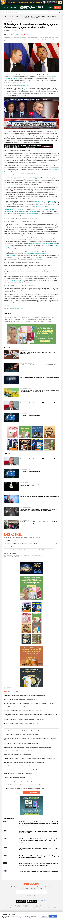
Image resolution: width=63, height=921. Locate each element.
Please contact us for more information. (12, 556)
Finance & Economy (40, 16)
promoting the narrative (15, 280)
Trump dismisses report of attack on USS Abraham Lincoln (17, 754)
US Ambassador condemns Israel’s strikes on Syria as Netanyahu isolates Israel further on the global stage (29, 703)
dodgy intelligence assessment (13, 209)
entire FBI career (42, 257)
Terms (38, 905)
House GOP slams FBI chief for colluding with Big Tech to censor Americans (39, 496)
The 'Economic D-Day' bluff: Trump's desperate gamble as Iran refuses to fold (22, 751)
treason (56, 39)
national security (19, 39)
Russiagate (38, 39)
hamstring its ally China (41, 206)
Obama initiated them (38, 201)
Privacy (34, 905)
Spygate (45, 39)
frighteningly (50, 201)
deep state (31, 37)
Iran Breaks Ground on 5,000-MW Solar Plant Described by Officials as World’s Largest (24, 788)
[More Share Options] (27, 34)
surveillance (50, 39)
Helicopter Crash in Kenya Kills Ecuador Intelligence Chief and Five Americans (22, 710)
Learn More (44, 916)
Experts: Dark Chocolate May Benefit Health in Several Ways (18, 773)
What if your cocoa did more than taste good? (14, 777)
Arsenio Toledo (29, 363)
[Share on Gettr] (24, 34)
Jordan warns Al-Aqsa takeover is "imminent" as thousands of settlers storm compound (24, 695)
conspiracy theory (23, 37)
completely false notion (12, 184)
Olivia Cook (28, 350)
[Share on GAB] (18, 34)
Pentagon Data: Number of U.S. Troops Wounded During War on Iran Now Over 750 (24, 719)
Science (27, 17)
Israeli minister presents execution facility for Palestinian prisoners (20, 766)
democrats (36, 37)
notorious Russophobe (19, 211)
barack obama (9, 37)
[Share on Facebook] (8, 34)
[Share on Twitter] (11, 34)
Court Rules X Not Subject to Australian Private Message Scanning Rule (21, 743)
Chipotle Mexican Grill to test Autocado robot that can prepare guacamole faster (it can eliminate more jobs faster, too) (39, 391)
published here (28, 910)
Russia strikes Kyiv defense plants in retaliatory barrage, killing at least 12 (21, 730)
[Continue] (45, 892)
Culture (18, 16)
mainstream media (10, 39)
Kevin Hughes (28, 388)
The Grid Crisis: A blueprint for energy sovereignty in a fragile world (20, 781)
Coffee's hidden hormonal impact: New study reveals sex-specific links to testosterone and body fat (27, 747)
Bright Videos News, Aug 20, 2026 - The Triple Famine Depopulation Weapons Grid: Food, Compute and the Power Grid (38, 864)
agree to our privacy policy (24, 918)
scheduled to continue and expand (30, 203)
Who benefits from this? (17, 224)
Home (6, 16)
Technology (34, 17)
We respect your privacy (31, 895)
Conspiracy (9, 21)
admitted (14, 255)
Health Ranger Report (9, 818)
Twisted (5, 40)
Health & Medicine (27, 16)
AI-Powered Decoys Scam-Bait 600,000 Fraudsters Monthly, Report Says (21, 723)
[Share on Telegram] (14, 34)
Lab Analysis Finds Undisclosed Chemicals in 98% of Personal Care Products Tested (24, 762)
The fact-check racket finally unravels (30, 415)
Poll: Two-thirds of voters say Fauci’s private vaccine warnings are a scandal (22, 784)
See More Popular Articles (31, 792)
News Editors (15, 31)
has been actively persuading (32, 90)
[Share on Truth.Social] (21, 34)
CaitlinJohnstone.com (23, 85)
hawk (9, 203)
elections (42, 37)
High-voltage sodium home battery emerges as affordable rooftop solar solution (23, 769)
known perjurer (32, 211)
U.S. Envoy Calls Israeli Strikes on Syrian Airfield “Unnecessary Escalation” (21, 734)
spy (42, 39)
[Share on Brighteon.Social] (5, 34)
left (4, 39)
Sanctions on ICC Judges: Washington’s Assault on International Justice (21, 699)
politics (25, 39)
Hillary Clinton (48, 37)
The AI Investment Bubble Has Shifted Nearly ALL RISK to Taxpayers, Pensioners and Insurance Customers (39, 856)
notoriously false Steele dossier (29, 213)
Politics (12, 16)
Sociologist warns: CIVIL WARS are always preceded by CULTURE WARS (38, 365)
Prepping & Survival (52, 16)
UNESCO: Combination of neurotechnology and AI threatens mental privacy (39, 377)
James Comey (55, 37)
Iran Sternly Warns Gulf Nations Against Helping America (17, 706)
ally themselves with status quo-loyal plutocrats (43, 243)
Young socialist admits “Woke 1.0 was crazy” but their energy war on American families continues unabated (29, 758)
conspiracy (16, 37)
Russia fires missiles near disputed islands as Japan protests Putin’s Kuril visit (22, 727)
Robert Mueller (31, 39)
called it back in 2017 (31, 179)
